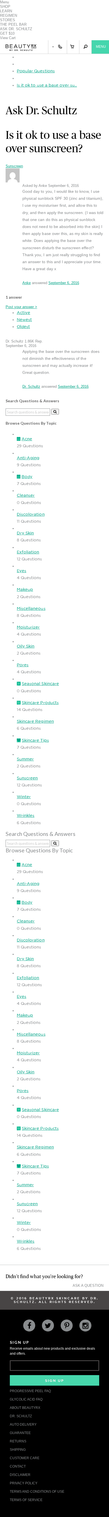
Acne (27, 439)
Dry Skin (25, 533)
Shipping (18, 1450)
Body (27, 476)
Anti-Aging (28, 458)
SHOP (5, 6)
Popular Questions (36, 71)
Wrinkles (25, 815)
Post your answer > (21, 307)
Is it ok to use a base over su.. (47, 85)
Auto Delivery (23, 1424)
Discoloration (31, 514)
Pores (23, 665)
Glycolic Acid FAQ (26, 1399)
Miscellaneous (31, 608)
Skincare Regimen (35, 721)
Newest (24, 319)
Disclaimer (20, 1475)
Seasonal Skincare (40, 683)
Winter (24, 797)
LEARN (6, 11)
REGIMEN (8, 15)
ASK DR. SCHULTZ (16, 29)
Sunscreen (14, 166)
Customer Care (24, 1458)
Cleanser (26, 495)
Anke (26, 283)
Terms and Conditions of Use (37, 1492)
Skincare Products (40, 702)
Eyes (21, 571)
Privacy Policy (23, 1483)
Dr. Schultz (31, 386)
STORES (7, 20)
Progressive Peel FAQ (30, 1391)
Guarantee (20, 1433)
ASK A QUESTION (88, 1285)
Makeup (25, 589)
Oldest (23, 326)
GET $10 (7, 33)
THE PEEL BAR (13, 24)
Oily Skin (25, 646)
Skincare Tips (35, 740)
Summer (25, 759)
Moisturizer (28, 627)
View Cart (8, 38)
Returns (18, 1441)
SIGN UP (54, 1380)
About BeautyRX (25, 1408)
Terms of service (26, 1500)
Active (23, 312)
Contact (18, 1466)
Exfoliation (28, 552)
